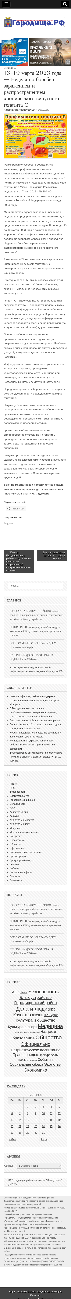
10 (43, 1113)
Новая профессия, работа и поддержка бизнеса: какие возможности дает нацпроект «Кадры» (35, 700)
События (15, 868)
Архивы (8, 1166)
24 (43, 1126)
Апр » (44, 1139)
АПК (12, 788)
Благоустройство (19, 796)
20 (12, 1126)
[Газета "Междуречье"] (35, 20)
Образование (17, 840)
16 (35, 1120)
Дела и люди (17, 804)
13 (12, 1120)
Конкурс (14, 816)
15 (27, 1120)
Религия (14, 864)
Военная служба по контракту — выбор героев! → (53, 555)
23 (35, 1126)
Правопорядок (18, 856)
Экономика (16, 880)
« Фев (12, 1139)
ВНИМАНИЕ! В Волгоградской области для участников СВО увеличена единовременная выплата (35, 631)
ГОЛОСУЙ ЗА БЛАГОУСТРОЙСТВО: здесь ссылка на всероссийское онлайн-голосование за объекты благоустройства (36, 615)
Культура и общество (22, 820)
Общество (15, 844)
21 (20, 1126)
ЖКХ (12, 808)
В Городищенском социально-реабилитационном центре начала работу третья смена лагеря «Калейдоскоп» (33, 712)
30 (35, 1133)
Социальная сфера (21, 872)
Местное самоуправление (24, 832)
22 (27, 1126)
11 (51, 1113)
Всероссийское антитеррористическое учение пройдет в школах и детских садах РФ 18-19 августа (36, 756)
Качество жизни (19, 812)
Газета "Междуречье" (23, 109)
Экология (15, 876)
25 (51, 1126)
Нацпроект (16, 836)
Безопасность (18, 791)
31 (43, 1133)
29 (27, 1133)
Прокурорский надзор (22, 860)
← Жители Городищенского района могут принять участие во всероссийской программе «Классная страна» (19, 561)
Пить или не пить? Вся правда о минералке (35, 720)
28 (20, 1133)
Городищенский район (22, 800)
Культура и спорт (20, 824)
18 (51, 1120)
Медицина (10, 68)
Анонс (13, 784)
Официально (17, 848)
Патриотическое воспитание (26, 852)
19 (59, 1120)
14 (20, 1120)
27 (12, 1133)
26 (59, 1126)
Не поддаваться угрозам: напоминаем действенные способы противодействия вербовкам (32, 744)
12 (59, 1113)
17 (43, 1120)
